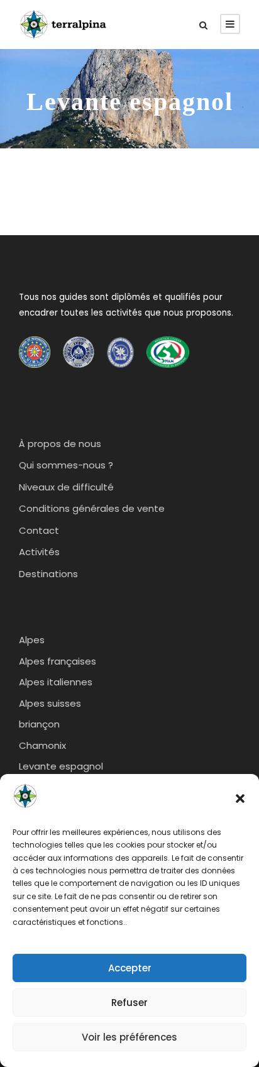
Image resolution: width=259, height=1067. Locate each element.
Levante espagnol (61, 766)
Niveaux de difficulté (66, 487)
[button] (240, 798)
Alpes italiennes (55, 681)
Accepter (130, 968)
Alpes (32, 639)
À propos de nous (60, 443)
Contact (39, 530)
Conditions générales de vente (92, 508)
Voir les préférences (129, 1037)
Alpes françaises (57, 661)
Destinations (48, 573)
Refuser (129, 1002)
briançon (39, 724)
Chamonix (42, 745)
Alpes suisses (50, 703)
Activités (39, 551)
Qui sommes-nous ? (66, 465)
